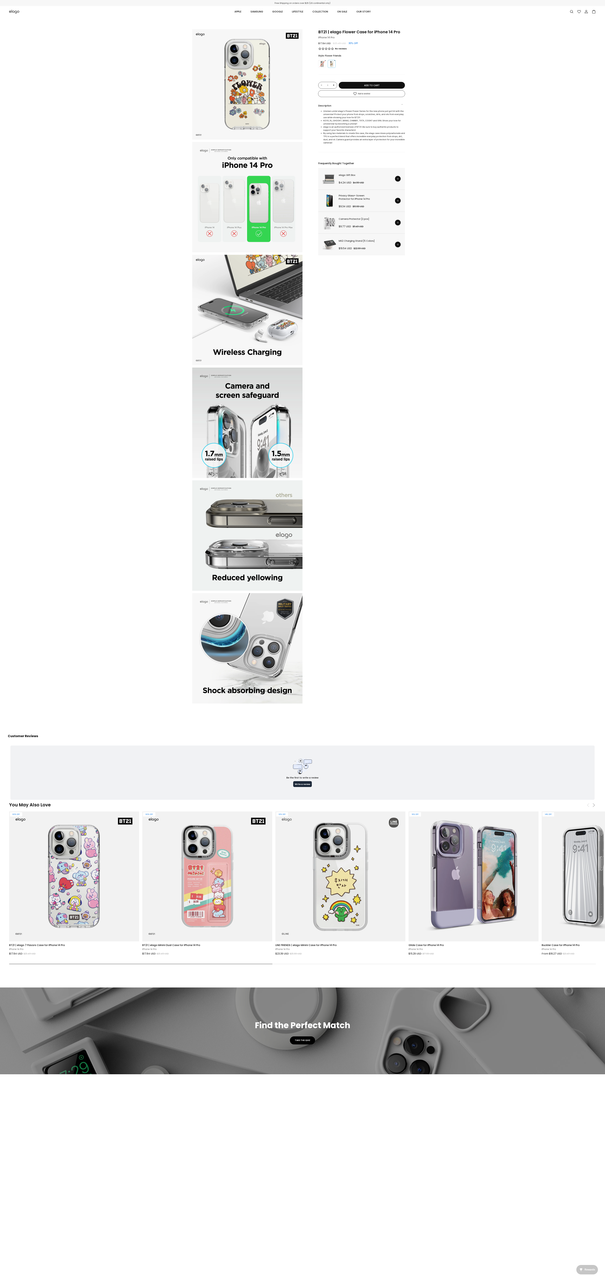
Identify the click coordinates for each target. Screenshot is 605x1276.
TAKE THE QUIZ (302, 1040)
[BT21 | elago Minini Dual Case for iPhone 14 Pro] (207, 876)
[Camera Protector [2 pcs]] (329, 222)
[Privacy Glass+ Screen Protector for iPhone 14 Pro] (329, 200)
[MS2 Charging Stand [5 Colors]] (329, 244)
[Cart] (594, 12)
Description (324, 105)
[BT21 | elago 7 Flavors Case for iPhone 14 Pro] (74, 876)
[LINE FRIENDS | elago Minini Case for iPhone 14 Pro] (340, 876)
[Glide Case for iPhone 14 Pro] (474, 876)
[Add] (398, 179)
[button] (238, 11)
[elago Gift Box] (329, 179)
